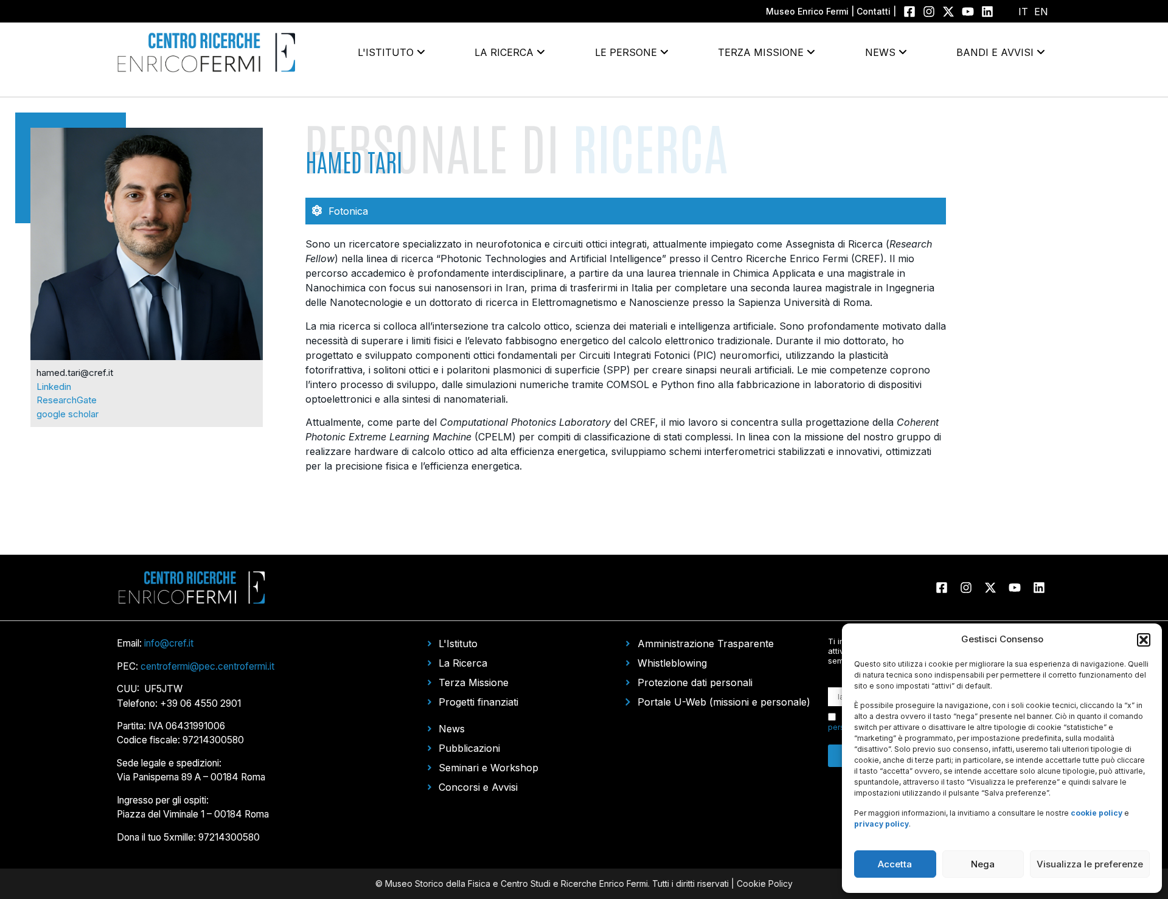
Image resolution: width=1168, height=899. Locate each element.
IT (1023, 11)
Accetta (895, 864)
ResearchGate (66, 400)
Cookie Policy (765, 883)
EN (1041, 11)
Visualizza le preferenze (1090, 864)
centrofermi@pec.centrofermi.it (207, 666)
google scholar (67, 414)
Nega (983, 864)
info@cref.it (168, 643)
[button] (1144, 640)
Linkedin (53, 386)
